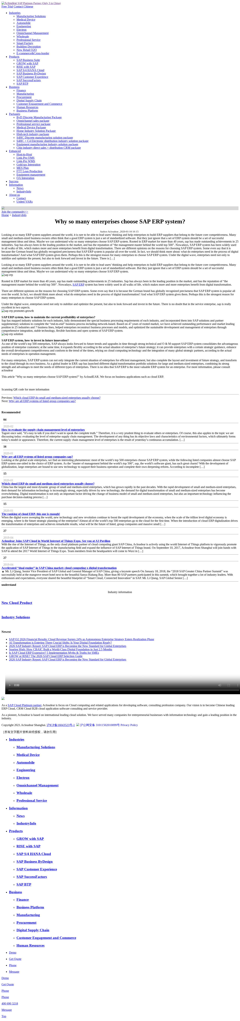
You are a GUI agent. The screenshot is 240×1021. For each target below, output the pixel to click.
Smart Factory (24, 43)
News (19, 188)
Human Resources (27, 107)
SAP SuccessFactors (28, 80)
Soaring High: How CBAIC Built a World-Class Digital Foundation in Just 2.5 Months (60, 649)
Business (14, 87)
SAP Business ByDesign (31, 73)
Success (13, 181)
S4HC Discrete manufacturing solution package (44, 137)
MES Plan (22, 167)
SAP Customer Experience (32, 76)
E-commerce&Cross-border (32, 53)
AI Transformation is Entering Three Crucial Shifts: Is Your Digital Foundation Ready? (60, 642)
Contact (19, 6)
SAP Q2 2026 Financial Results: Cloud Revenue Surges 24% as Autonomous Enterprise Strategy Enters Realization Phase (81, 639)
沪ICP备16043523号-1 (61, 725)
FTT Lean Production (29, 171)
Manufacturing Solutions (31, 16)
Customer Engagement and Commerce (39, 103)
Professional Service (28, 39)
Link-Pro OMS (25, 157)
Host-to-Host (24, 154)
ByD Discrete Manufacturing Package (39, 117)
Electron (21, 29)
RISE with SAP (25, 66)
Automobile (23, 23)
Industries (14, 12)
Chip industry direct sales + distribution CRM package (48, 147)
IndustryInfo (23, 191)
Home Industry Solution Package (36, 130)
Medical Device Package (31, 127)
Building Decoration (28, 46)
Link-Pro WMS (25, 161)
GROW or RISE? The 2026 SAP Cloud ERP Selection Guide (45, 656)
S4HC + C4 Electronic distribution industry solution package (52, 141)
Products (14, 56)
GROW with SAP (27, 63)
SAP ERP (78, 284)
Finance (21, 90)
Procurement (24, 97)
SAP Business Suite (28, 60)
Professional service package (33, 124)
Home (5, 215)
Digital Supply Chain (29, 100)
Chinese (28, 6)
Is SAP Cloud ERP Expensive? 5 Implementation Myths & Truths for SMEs (54, 652)
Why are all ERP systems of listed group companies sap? (42, 401)
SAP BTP (22, 83)
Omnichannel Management (32, 33)
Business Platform (27, 110)
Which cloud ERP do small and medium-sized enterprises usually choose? (56, 397)
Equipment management (30, 174)
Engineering (23, 26)
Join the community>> (15, 211)
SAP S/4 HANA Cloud (30, 70)
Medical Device (25, 19)
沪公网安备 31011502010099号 (100, 725)
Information (16, 184)
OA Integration (25, 178)
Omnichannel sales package (32, 120)
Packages (14, 114)
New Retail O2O (26, 49)
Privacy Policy (129, 725)
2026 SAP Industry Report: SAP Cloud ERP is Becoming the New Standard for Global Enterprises (67, 646)
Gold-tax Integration (28, 164)
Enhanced (15, 151)
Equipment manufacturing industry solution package (47, 144)
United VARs (24, 201)
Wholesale (22, 36)
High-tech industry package (32, 134)
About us (14, 194)
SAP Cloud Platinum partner (24, 705)
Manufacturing (25, 93)
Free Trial (7, 6)
